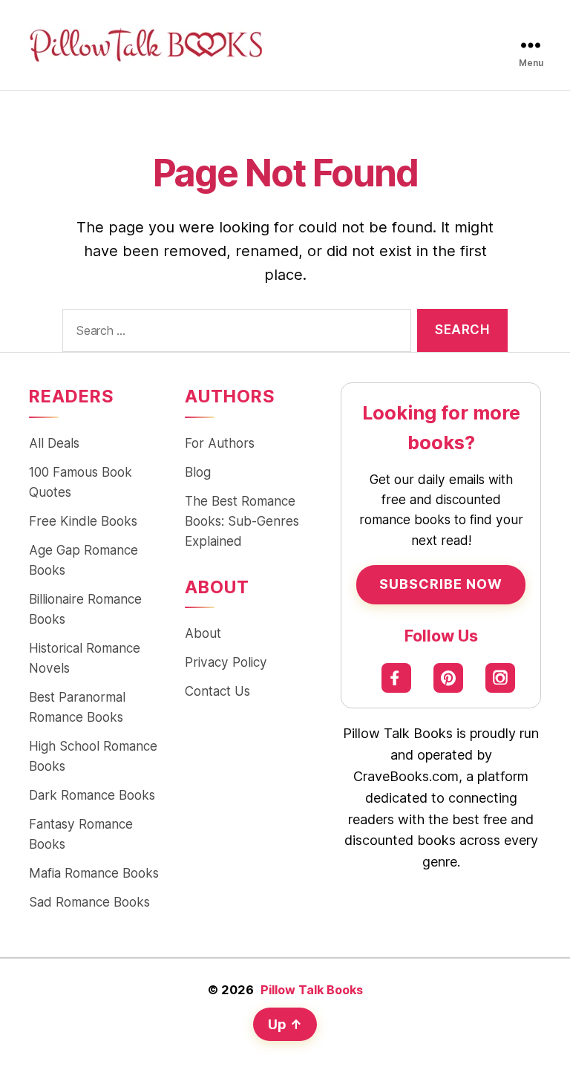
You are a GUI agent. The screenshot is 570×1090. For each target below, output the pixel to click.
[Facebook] (396, 678)
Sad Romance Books (89, 902)
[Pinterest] (448, 678)
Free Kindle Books (83, 521)
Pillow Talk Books (312, 989)
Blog (198, 472)
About (203, 633)
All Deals (54, 443)
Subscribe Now (440, 584)
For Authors (220, 443)
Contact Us (217, 691)
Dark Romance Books (92, 795)
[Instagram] (500, 678)
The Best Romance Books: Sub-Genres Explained (242, 521)
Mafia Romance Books (94, 873)
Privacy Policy (226, 662)
